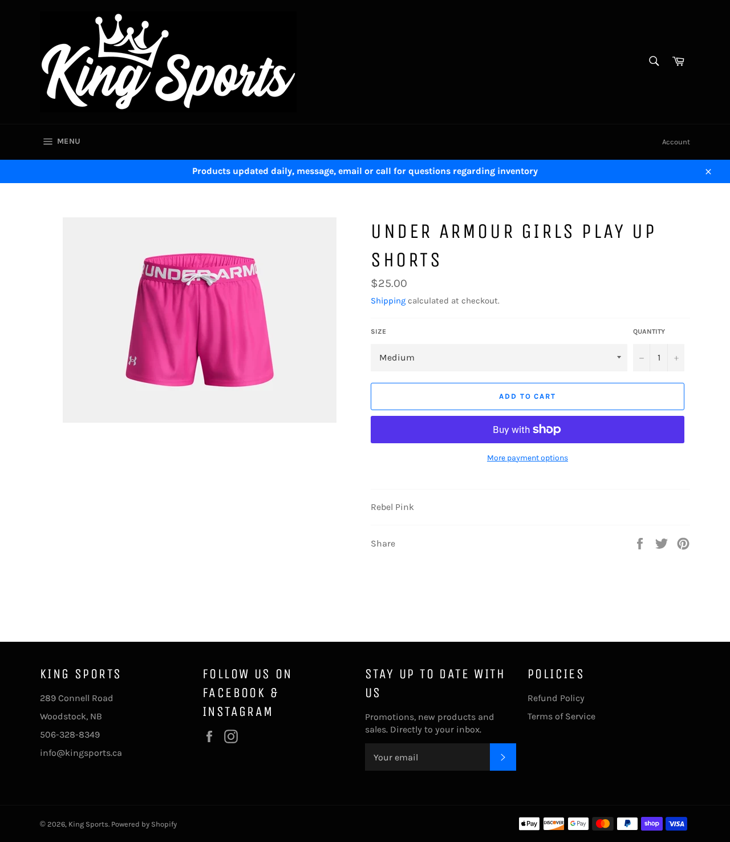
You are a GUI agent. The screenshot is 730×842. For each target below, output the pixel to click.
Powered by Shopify (144, 824)
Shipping (388, 300)
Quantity (649, 331)
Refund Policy (556, 698)
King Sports (88, 824)
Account (676, 141)
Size (378, 331)
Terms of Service (561, 716)
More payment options (527, 458)
